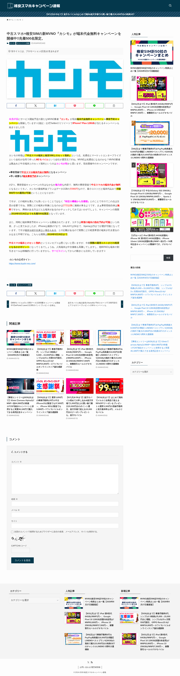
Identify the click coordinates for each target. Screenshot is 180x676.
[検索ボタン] (170, 6)
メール (15, 510)
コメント (16, 462)
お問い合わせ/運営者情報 (90, 667)
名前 (14, 499)
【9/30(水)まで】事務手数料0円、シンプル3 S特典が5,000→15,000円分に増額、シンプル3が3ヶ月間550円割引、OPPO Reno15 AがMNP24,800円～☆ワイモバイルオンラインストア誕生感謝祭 (151, 291)
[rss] (91, 662)
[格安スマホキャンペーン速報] (33, 5)
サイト (14, 521)
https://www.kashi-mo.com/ (22, 263)
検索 (168, 258)
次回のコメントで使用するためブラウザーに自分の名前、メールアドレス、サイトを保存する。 (56, 531)
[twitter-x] (88, 662)
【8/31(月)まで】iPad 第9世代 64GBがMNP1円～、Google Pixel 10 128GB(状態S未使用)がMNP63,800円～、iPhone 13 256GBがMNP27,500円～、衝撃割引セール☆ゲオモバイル (151, 311)
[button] (16, 105)
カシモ (12, 43)
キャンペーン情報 (23, 43)
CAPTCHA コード (19, 546)
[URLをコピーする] (114, 105)
